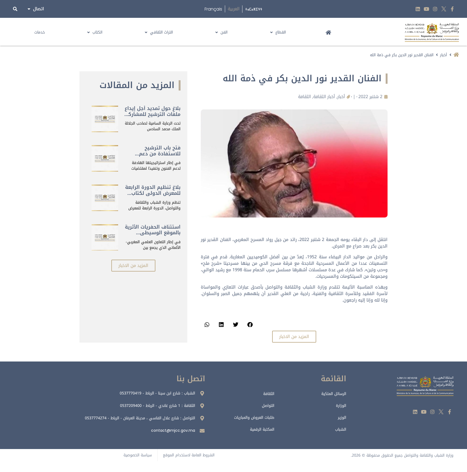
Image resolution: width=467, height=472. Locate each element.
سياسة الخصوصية (138, 455)
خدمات (39, 32)
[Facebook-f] (452, 9)
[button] (250, 325)
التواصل (268, 405)
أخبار (443, 55)
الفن (224, 32)
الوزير (342, 417)
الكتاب (97, 32)
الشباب (340, 429)
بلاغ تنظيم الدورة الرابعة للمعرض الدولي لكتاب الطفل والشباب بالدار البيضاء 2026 (153, 196)
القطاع (280, 32)
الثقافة (304, 96)
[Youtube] (427, 9)
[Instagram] (435, 9)
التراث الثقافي (161, 32)
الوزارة (341, 405)
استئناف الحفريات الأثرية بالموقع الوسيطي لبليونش (153, 232)
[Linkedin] (418, 9)
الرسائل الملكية (333, 393)
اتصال (38, 9)
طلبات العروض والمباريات (254, 417)
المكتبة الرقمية (262, 429)
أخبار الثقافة (324, 96)
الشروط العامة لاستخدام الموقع (189, 455)
